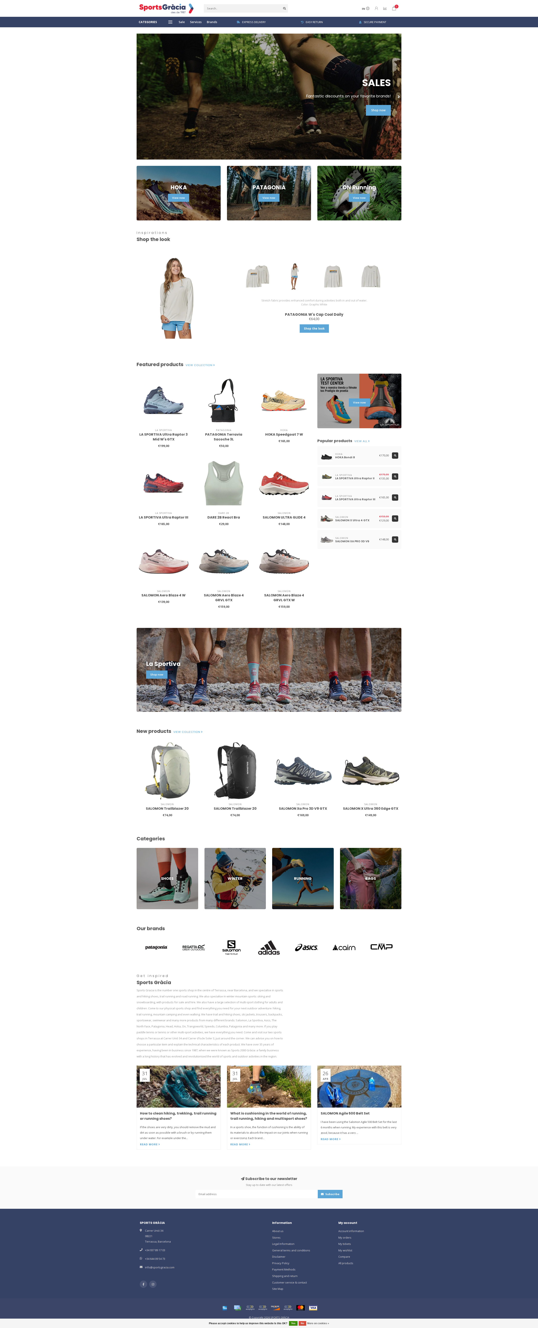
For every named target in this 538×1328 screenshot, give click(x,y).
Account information (351, 1231)
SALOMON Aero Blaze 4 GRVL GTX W (284, 597)
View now (178, 198)
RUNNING (278, 850)
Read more (149, 1144)
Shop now (378, 110)
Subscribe (332, 1194)
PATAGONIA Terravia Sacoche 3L (223, 437)
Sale (182, 22)
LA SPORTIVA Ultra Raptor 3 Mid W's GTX (163, 437)
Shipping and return (285, 1276)
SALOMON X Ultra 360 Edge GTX (370, 808)
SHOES (141, 850)
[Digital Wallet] (250, 1308)
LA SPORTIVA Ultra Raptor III (163, 517)
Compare (344, 1257)
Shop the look (314, 328)
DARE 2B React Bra (223, 517)
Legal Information (283, 1244)
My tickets (344, 1244)
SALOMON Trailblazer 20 (167, 808)
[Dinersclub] (262, 1308)
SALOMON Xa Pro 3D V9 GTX (303, 808)
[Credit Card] (237, 1308)
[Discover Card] (275, 1308)
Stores (276, 1237)
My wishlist (345, 1250)
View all (361, 441)
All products (345, 1263)
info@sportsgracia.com (159, 1267)
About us (278, 1231)
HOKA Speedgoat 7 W (284, 434)
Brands (212, 22)
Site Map (277, 1289)
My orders (344, 1237)
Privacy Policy (280, 1263)
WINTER (209, 850)
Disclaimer (278, 1257)
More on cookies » (318, 1323)
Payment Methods (283, 1269)
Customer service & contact (289, 1282)
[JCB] (288, 1308)
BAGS (343, 850)
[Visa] (313, 1308)
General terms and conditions (291, 1250)
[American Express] (225, 1308)
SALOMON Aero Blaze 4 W (163, 595)
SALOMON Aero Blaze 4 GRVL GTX (224, 597)
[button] (140, 96)
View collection (199, 365)
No (302, 1323)
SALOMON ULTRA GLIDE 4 (284, 517)
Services (196, 22)
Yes (293, 1323)
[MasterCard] (300, 1308)
